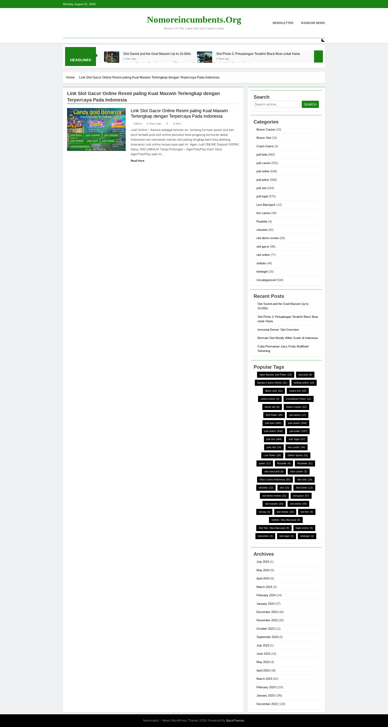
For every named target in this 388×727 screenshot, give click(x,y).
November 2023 (267, 620)
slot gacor (262, 246)
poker (265, 463)
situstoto (262, 229)
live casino (263, 213)
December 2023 (267, 612)
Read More (137, 161)
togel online (304, 528)
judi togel (108, 141)
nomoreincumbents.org (194, 20)
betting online (304, 382)
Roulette (261, 221)
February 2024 (266, 595)
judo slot (274, 447)
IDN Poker (274, 415)
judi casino (93, 135)
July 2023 (262, 645)
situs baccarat (274, 471)
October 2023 (265, 628)
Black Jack (274, 390)
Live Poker (272, 455)
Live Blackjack (266, 204)
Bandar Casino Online (272, 382)
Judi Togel (296, 439)
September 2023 (267, 637)
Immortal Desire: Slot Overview (278, 329)
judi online (111, 135)
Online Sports (298, 455)
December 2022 (267, 704)
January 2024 (265, 603)
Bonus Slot (263, 137)
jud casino (297, 415)
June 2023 (263, 653)
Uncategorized (80, 147)
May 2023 (263, 662)
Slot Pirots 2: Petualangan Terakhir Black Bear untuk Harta (258, 53)
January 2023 (265, 695)
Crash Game (265, 146)
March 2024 (264, 587)
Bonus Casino (265, 129)
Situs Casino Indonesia (274, 479)
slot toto (306, 511)
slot (284, 487)
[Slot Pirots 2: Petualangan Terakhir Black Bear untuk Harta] (204, 59)
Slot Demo (304, 487)
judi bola (76, 135)
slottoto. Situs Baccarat (285, 520)
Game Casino (296, 407)
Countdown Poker (298, 398)
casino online (269, 398)
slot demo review (267, 238)
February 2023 (266, 687)
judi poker (77, 141)
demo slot (272, 407)
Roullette (305, 463)
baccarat (305, 374)
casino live (297, 390)
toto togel (286, 536)
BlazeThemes (235, 720)
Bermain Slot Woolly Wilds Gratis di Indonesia (287, 338)
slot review (285, 511)
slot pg (264, 511)
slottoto (261, 263)
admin (138, 123)
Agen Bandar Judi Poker (275, 374)
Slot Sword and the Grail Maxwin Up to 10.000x (157, 53)
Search (310, 104)
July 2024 (262, 561)
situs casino (298, 471)
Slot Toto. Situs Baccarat (274, 528)
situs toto (304, 479)
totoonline (265, 536)
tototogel (262, 271)
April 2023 (263, 670)
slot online (263, 254)
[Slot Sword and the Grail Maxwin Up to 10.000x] (111, 59)
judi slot (92, 141)
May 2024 (263, 570)
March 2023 (264, 678)
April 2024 (263, 578)
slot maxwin (274, 503)
